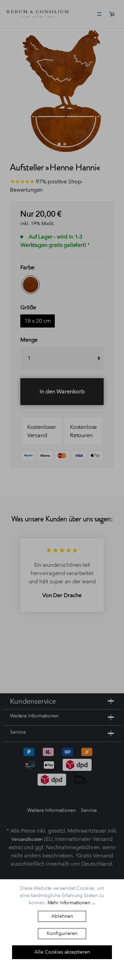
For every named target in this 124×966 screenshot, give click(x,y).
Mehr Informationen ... (71, 903)
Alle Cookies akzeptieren (62, 952)
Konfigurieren (62, 933)
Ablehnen (62, 916)
